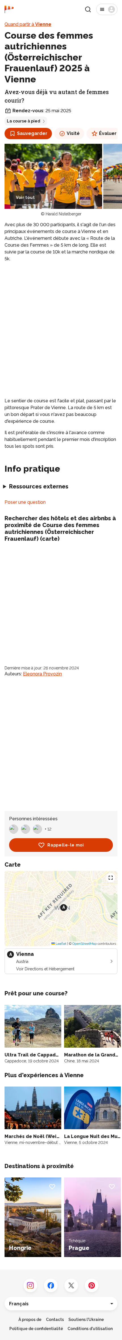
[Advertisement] (61, 330)
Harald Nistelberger (63, 214)
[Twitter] (71, 1285)
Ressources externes (38, 486)
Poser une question (25, 502)
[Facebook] (51, 1285)
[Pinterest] (91, 1285)
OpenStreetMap (84, 944)
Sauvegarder (32, 133)
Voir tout (25, 197)
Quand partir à (28, 24)
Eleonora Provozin (42, 674)
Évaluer (108, 133)
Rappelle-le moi (65, 845)
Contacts (55, 1319)
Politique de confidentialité (36, 1328)
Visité (73, 133)
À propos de (29, 1319)
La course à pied (23, 121)
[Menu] (106, 9)
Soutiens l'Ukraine (86, 1319)
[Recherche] (88, 9)
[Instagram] (30, 1285)
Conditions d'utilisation (90, 1328)
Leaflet (60, 944)
